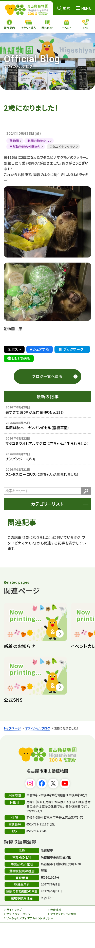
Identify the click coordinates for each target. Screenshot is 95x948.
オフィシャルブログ (37, 728)
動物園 (14, 141)
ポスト (16, 349)
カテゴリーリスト (47, 504)
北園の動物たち (38, 141)
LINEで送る (21, 358)
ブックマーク (74, 349)
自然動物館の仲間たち (24, 146)
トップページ (12, 728)
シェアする (41, 349)
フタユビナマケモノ (62, 146)
